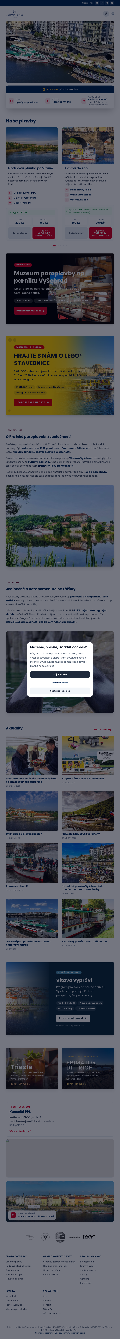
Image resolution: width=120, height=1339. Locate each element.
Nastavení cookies (60, 690)
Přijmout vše (60, 674)
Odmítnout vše (60, 682)
